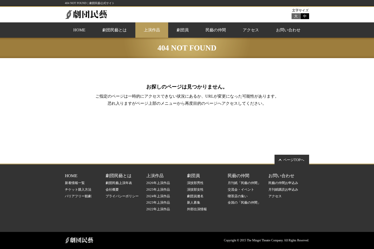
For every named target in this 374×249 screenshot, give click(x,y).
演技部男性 (195, 183)
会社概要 (112, 189)
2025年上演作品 (158, 189)
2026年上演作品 (158, 183)
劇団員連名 (195, 196)
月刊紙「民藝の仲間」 (244, 183)
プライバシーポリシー (122, 196)
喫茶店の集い (238, 196)
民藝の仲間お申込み (283, 183)
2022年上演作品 (158, 209)
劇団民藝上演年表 (119, 183)
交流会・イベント (241, 189)
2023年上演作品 (158, 202)
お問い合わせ (288, 30)
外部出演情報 (197, 209)
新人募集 (193, 202)
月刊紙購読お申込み (283, 189)
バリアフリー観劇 (78, 196)
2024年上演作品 (158, 196)
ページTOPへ (293, 160)
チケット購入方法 (78, 189)
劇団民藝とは (114, 30)
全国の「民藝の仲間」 (244, 202)
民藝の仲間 (216, 30)
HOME (79, 30)
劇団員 (183, 30)
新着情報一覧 (75, 183)
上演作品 (152, 30)
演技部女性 (195, 189)
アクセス (251, 30)
